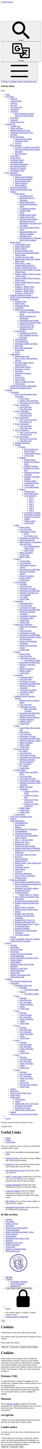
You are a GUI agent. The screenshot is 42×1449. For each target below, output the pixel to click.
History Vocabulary (27, 669)
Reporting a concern (22, 369)
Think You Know (12, 1158)
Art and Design (20, 582)
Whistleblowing (25, 236)
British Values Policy (27, 202)
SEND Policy (20, 304)
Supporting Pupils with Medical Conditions (28, 233)
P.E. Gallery (24, 766)
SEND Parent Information (24, 310)
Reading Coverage (31, 466)
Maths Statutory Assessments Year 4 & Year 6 (30, 543)
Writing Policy (29, 491)
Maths (17, 525)
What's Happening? (17, 821)
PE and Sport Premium (18, 187)
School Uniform (16, 960)
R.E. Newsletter (25, 1002)
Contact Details (16, 101)
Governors (14, 111)
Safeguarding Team (22, 356)
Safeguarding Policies (23, 367)
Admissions (14, 109)
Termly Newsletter (26, 1004)
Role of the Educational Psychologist (23, 349)
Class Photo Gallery (31, 990)
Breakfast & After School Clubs (22, 964)
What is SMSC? (21, 249)
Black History (20, 825)
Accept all (13, 1347)
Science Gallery (25, 578)
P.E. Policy (24, 751)
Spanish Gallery (25, 722)
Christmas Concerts (22, 867)
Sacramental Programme (19, 164)
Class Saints (14, 156)
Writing (22, 489)
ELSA (17, 352)
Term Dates (14, 118)
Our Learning (20, 1099)
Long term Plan (25, 563)
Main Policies (20, 194)
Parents (8, 943)
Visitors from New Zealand (25, 846)
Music (17, 726)
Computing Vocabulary (28, 616)
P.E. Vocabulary (25, 764)
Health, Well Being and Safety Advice (24, 958)
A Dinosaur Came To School (25, 855)
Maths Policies (25, 527)
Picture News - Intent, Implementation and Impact (25, 264)
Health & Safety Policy (28, 215)
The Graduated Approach (29, 335)
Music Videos (20, 869)
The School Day (16, 107)
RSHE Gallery (25, 808)
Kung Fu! (18, 857)
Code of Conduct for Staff (24, 382)
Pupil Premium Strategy (23, 179)
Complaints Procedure (28, 209)
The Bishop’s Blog (17, 171)
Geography (19, 675)
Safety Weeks (20, 380)
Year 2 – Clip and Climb (24, 840)
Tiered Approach (21, 183)
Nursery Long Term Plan (29, 401)
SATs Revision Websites (29, 1085)
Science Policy (25, 561)
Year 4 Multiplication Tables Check (32, 547)
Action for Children (13, 1191)
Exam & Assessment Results (20, 295)
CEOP (8, 1152)
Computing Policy (26, 603)
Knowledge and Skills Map (30, 570)
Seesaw (13, 937)
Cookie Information (17, 1284)
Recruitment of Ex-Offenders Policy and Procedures (30, 239)
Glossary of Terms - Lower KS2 (31, 801)
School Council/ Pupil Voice (20, 1093)
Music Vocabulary (26, 743)
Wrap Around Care (17, 122)
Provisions (23, 337)
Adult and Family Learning (20, 941)
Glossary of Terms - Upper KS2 (31, 805)
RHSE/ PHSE (20, 770)
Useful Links (29, 456)
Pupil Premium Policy (23, 181)
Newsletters (14, 947)
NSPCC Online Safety (14, 1177)
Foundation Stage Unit (23, 985)
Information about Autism (29, 320)
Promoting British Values (24, 251)
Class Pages (14, 983)
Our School (10, 97)
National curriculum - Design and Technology (30, 638)
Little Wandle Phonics (32, 453)
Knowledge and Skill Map (29, 538)
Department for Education (15, 1207)
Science (18, 559)
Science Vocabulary (27, 576)
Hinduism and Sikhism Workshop (27, 848)
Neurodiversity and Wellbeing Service (27, 328)
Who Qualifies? (20, 185)
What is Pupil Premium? (24, 177)
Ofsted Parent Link (17, 977)
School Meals (15, 962)
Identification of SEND (28, 333)
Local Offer (19, 308)
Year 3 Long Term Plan (28, 420)
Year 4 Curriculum (22, 424)
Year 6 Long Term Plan (28, 439)
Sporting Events (21, 878)
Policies (13, 192)
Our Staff (13, 105)
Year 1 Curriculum (22, 405)
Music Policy (24, 732)
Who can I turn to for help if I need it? (24, 1114)
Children (9, 979)
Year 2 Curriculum (22, 411)
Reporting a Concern (22, 1108)
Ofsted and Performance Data (21, 190)
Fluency (18, 912)
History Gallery (25, 671)
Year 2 (31, 502)
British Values (15, 242)
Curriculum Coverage (32, 513)
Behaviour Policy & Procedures (27, 199)
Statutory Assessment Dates (20, 975)
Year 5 (31, 508)
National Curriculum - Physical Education (28, 761)
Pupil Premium (15, 175)
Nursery (23, 992)
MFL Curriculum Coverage (30, 710)
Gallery (22, 1007)
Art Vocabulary (25, 595)
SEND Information (17, 971)
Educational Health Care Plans (26, 344)
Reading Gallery (30, 481)
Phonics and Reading (18, 880)
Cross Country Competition (25, 876)
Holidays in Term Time (18, 969)
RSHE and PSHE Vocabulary (26, 788)
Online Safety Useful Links (25, 1110)
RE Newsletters (20, 154)
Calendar (13, 945)
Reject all (5, 1347)
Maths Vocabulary (26, 553)
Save (21, 1447)
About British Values (22, 244)
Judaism (18, 827)
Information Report (22, 306)
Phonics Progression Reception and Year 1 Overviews (28, 885)
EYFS (22, 213)
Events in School (16, 950)
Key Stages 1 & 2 (30, 536)
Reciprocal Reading (22, 928)
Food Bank (19, 865)
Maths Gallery (25, 557)
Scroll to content (7, 2)
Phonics (22, 447)
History (17, 652)
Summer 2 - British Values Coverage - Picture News (24, 292)
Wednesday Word (21, 141)
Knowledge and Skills (32, 515)
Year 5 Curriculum (22, 430)
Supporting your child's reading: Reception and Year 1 (26, 889)
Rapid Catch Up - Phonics (29, 895)
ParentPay (14, 966)
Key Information (12, 173)
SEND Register (20, 339)
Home (8, 95)
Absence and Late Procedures (21, 954)
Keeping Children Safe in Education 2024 (24, 364)
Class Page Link (26, 409)
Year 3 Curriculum (22, 418)
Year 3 (31, 504)
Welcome (13, 99)
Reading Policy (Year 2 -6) (25, 920)
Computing (19, 601)
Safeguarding (15, 354)
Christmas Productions (23, 833)
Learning (9, 390)
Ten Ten (18, 143)
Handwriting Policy (31, 494)
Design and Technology (24, 624)
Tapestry (13, 819)
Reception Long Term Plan (30, 403)
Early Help (19, 346)
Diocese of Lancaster (18, 168)
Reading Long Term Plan (24, 914)
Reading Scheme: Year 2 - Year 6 (27, 924)
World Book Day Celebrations (26, 829)
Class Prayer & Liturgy (23, 139)
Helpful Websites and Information (27, 317)
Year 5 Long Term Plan (28, 432)
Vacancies (14, 120)
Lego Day (18, 871)
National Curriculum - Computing (28, 613)
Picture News (15, 1095)
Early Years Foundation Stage (21, 817)
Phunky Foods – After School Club (28, 863)
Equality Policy (25, 211)
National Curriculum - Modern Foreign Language (29, 716)
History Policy (25, 654)
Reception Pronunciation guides (26, 901)
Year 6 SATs (28, 551)
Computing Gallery (27, 618)
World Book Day (21, 823)
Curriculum (14, 392)
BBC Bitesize (11, 1201)
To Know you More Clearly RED (27, 147)
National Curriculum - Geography (28, 687)
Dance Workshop (21, 859)
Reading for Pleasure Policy (25, 922)
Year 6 (31, 510)
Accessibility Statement (18, 1282)
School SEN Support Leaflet (30, 323)
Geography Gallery (27, 692)
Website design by (17, 1317)
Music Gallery (25, 745)
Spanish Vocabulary (27, 719)
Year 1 (31, 500)
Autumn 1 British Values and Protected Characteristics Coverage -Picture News (28, 270)
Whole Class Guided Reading (26, 931)
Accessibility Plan (26, 196)
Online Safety (20, 384)
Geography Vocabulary (28, 690)
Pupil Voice (14, 1091)
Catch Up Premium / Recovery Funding (25, 939)
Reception (23, 988)
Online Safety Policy (27, 217)
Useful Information (17, 956)
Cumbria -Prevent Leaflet (24, 257)
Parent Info (10, 1164)
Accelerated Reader (31, 483)
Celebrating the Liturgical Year (21, 133)
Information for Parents (23, 1106)
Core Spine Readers (31, 487)
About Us (14, 103)
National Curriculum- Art (29, 593)
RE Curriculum (16, 145)
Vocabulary (19, 933)
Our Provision (20, 331)
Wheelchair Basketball (23, 874)
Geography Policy (26, 677)
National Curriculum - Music (30, 741)
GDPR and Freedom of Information (23, 386)
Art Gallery (24, 597)
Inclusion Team (20, 301)
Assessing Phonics (22, 893)
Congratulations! (21, 831)
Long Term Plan (26, 407)
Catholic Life (10, 124)
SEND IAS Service (27, 325)
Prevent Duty (20, 377)
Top (3, 1321)
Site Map (9, 1277)
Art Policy (23, 584)
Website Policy (15, 1286)
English (18, 445)
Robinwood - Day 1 (22, 844)
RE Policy (14, 135)
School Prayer (15, 158)
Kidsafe (18, 375)
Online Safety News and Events (26, 1104)
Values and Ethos (16, 128)
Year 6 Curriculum (22, 437)
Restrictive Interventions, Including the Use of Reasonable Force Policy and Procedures (30, 222)
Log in (8, 1118)
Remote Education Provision (20, 388)
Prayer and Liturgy (17, 137)
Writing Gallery (30, 521)
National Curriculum (27, 540)
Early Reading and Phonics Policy (31, 450)
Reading (23, 458)
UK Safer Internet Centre (15, 1171)
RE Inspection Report (18, 166)
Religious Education (22, 443)
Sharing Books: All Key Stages (26, 909)
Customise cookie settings (29, 1347)
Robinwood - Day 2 (22, 842)
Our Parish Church (17, 160)
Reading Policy (30, 460)
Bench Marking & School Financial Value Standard (24, 115)
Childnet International (14, 1185)
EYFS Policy (24, 399)
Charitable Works (16, 162)
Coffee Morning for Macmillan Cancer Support (26, 837)
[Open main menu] (19, 71)
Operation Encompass (23, 373)
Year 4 (31, 506)
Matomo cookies (13, 1404)
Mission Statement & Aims (20, 130)
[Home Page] (19, 82)
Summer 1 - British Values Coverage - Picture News (24, 288)
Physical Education (22, 749)
